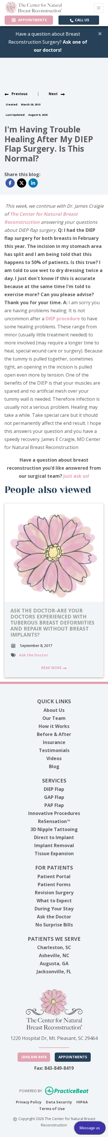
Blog (54, 766)
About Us (54, 710)
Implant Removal (54, 845)
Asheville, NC (54, 955)
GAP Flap (54, 797)
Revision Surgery (54, 892)
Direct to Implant (54, 837)
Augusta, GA (54, 963)
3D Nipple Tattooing (54, 829)
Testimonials (54, 750)
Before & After (54, 734)
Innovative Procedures (54, 813)
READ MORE (51, 667)
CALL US (81, 20)
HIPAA (82, 1102)
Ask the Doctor (33, 655)
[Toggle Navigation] (98, 8)
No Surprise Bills (54, 925)
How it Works (54, 726)
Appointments (72, 1057)
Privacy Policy (28, 1102)
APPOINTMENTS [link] (31, 20)
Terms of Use (52, 1108)
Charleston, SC (54, 947)
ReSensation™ (54, 821)
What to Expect (54, 900)
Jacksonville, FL (54, 971)
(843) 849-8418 (33, 1057)
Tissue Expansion (54, 853)
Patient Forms (54, 884)
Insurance (54, 742)
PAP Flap (54, 805)
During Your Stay (54, 908)
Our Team (54, 718)
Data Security (59, 1102)
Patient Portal (54, 876)
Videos (54, 758)
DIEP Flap (54, 789)
